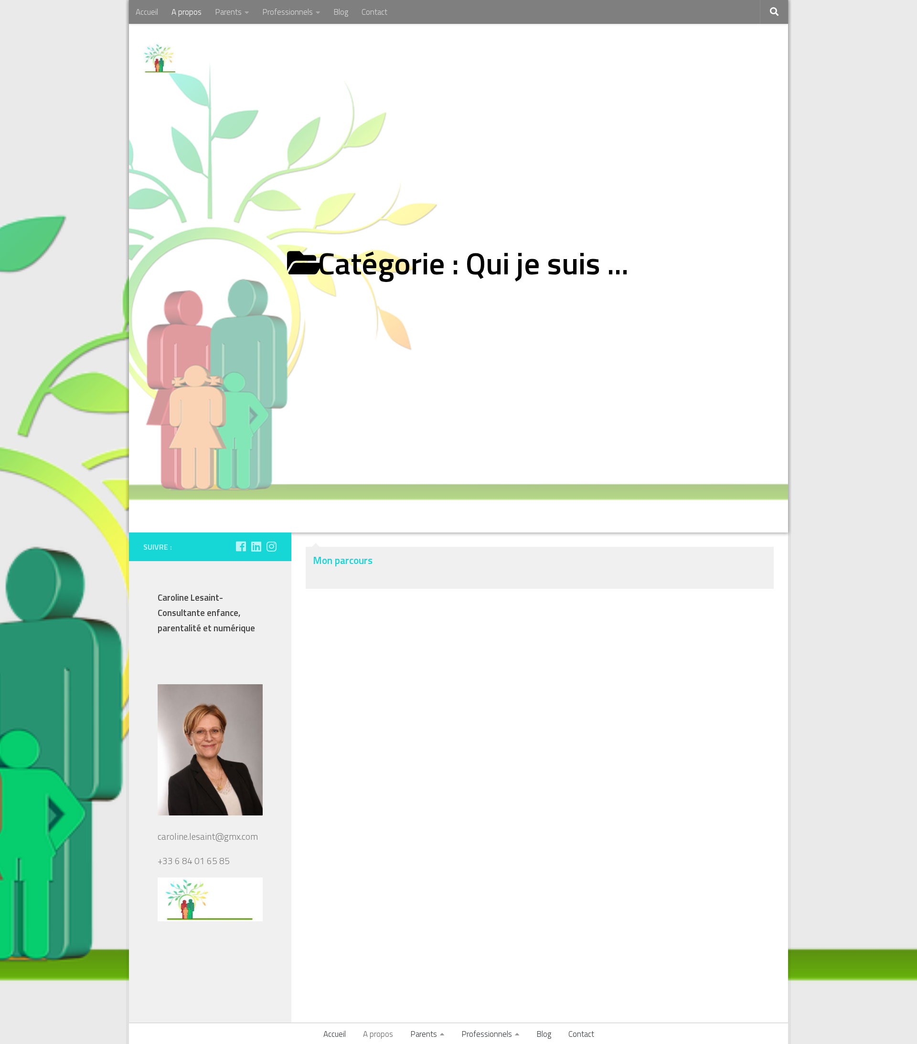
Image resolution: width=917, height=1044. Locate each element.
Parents (228, 12)
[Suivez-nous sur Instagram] (271, 546)
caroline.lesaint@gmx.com (208, 836)
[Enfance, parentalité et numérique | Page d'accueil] (159, 58)
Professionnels (287, 12)
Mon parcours (343, 560)
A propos (186, 12)
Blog (340, 12)
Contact (374, 12)
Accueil (147, 12)
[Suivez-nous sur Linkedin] (256, 546)
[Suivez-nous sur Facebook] (240, 546)
